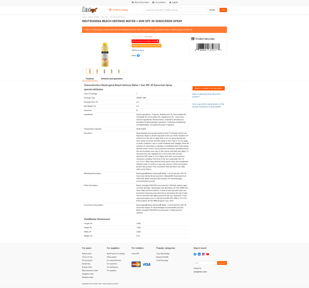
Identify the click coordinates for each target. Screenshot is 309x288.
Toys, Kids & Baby (162, 254)
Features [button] (90, 78)
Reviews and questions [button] (112, 78)
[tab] (118, 9)
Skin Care (105, 17)
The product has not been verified (145, 41)
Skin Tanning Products (117, 17)
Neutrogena (139, 50)
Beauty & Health (93, 17)
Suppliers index (88, 274)
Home (84, 17)
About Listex (87, 254)
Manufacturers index (90, 270)
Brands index (87, 267)
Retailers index (87, 277)
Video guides (112, 257)
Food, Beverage (162, 260)
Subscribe (222, 263)
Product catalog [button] (120, 10)
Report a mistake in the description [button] (208, 88)
